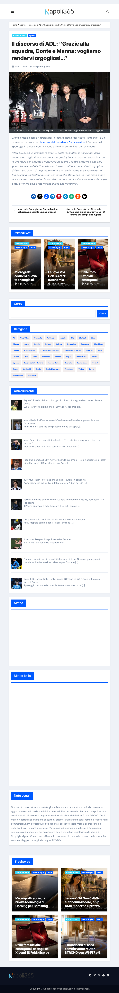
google (16, 350)
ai (14, 338)
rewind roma (53, 363)
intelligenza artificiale (49, 350)
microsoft (46, 356)
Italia (100, 350)
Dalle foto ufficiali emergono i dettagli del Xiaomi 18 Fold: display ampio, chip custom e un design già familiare (33, 952)
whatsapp (32, 375)
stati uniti (27, 369)
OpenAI (16, 363)
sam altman (82, 363)
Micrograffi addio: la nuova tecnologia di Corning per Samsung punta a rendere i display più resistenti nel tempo (33, 906)
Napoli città (81, 356)
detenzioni (71, 344)
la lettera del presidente (62, 142)
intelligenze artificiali (72, 350)
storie (38, 369)
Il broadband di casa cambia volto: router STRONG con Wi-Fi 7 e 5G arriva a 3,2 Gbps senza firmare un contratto (84, 952)
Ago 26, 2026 (25, 283)
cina (93, 338)
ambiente (38, 338)
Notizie (94, 356)
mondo (58, 356)
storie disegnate (52, 369)
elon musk (98, 344)
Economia (85, 344)
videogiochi (18, 375)
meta (35, 356)
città (26, 344)
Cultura (48, 344)
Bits (72, 338)
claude (37, 344)
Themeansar (82, 988)
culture (59, 344)
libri (26, 356)
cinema (16, 344)
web (33, 247)
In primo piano (42, 66)
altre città (24, 338)
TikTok (81, 369)
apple (63, 338)
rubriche (68, 363)
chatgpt (82, 338)
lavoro (16, 356)
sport (32, 35)
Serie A (95, 363)
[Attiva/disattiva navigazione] (12, 11)
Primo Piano (19, 35)
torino (91, 369)
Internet (89, 350)
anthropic (51, 338)
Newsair (68, 988)
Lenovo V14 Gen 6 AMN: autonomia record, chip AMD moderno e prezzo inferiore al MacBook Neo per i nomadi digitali (83, 906)
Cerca (18, 303)
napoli (68, 356)
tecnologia (21, 247)
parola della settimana (33, 363)
